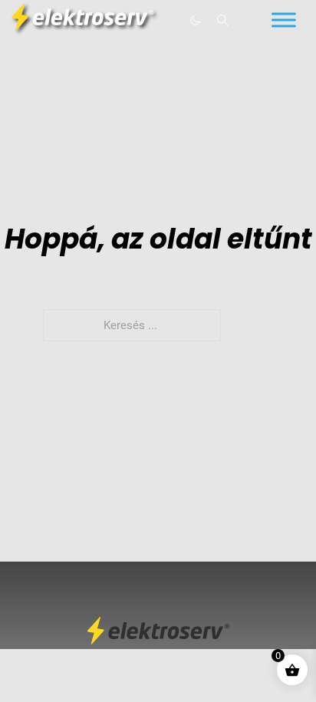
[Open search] (222, 20)
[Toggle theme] (195, 20)
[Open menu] (284, 20)
